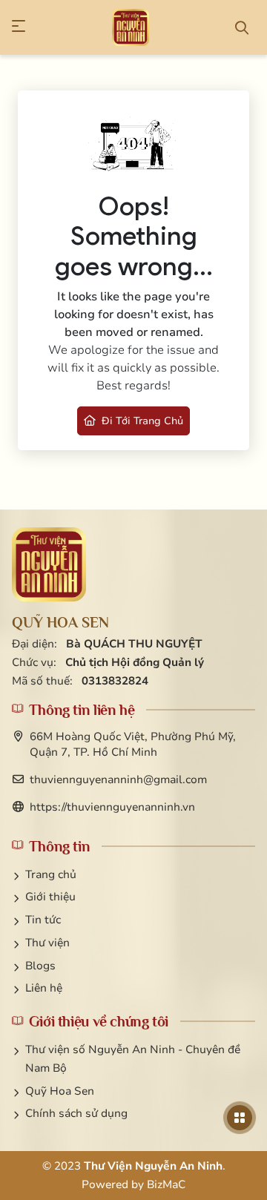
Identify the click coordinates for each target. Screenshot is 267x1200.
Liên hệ (43, 987)
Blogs (40, 965)
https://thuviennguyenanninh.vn (112, 807)
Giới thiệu (50, 896)
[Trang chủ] (130, 27)
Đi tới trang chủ (142, 421)
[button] (25, 27)
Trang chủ (50, 874)
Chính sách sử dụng (76, 1113)
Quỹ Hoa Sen (59, 1091)
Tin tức (43, 919)
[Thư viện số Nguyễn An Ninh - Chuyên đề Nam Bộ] (49, 564)
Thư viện (47, 942)
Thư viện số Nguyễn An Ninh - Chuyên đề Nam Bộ (132, 1058)
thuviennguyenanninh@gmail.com (118, 779)
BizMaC (166, 1184)
